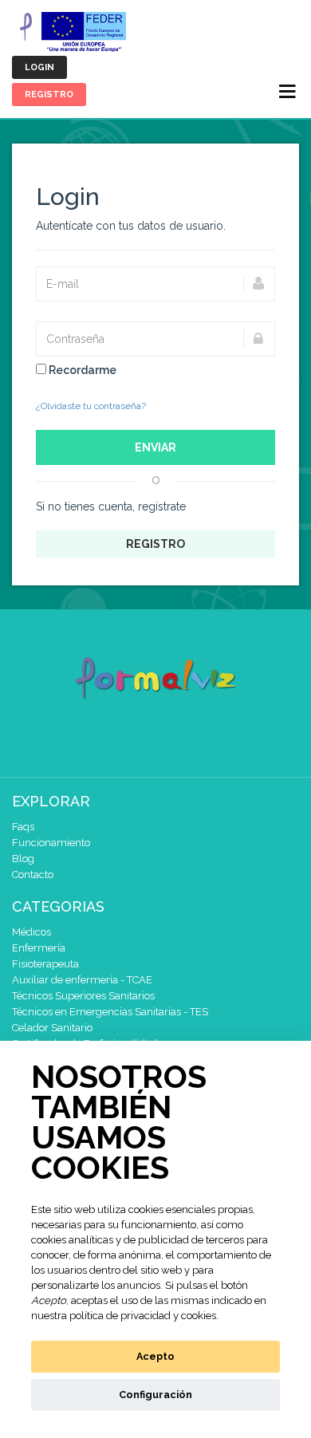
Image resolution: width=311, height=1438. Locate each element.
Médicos (31, 932)
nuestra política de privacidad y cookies (123, 1316)
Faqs (23, 827)
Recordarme (81, 370)
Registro (49, 94)
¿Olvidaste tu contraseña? (91, 406)
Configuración (155, 1395)
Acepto (155, 1356)
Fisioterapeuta (45, 964)
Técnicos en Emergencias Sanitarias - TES (110, 1012)
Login (39, 67)
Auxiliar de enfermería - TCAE (82, 980)
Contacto (32, 875)
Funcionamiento (51, 843)
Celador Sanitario (52, 1028)
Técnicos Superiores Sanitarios (83, 996)
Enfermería (38, 948)
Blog (23, 859)
